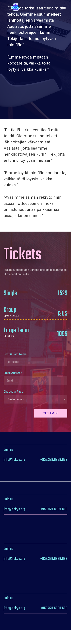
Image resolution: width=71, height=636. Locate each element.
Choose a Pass (13, 391)
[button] (63, 7)
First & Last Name (15, 354)
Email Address (13, 373)
